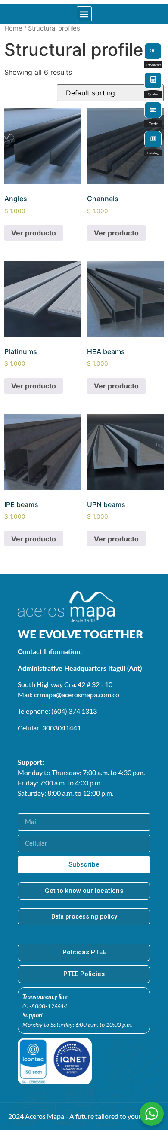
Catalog (153, 153)
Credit (153, 124)
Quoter (153, 94)
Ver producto (33, 233)
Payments (153, 65)
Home (13, 28)
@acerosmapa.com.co (87, 694)
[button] (84, 13)
